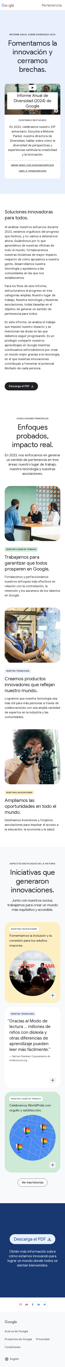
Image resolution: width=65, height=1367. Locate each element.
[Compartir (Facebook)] (33, 1305)
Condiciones (12, 1347)
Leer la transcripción (32, 171)
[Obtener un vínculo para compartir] (27, 1305)
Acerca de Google (16, 1331)
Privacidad (43, 1339)
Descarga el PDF (19, 386)
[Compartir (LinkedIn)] (39, 1305)
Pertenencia (52, 5)
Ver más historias (32, 1182)
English (12, 1360)
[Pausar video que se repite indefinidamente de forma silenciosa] (56, 111)
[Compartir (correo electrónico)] (21, 1305)
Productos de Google (18, 1339)
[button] (32, 99)
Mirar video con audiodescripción (32, 165)
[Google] (8, 5)
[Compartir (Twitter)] (45, 1305)
